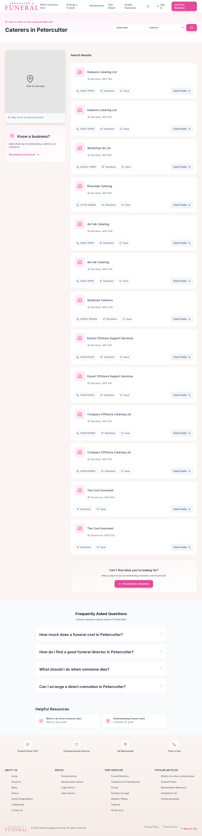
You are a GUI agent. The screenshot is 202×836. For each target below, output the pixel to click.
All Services (117, 810)
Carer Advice (68, 793)
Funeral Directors (120, 776)
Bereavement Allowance (173, 787)
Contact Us (17, 810)
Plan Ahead (111, 6)
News (14, 787)
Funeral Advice (69, 776)
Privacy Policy (151, 826)
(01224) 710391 (88, 167)
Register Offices (119, 798)
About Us (16, 781)
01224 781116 (87, 243)
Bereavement (97, 5)
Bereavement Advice (72, 781)
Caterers (115, 804)
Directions (109, 90)
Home (14, 776)
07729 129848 (88, 205)
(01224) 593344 (88, 319)
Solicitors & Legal (120, 793)
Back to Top (190, 828)
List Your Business (180, 6)
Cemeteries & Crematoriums (125, 781)
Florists (114, 787)
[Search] (148, 6)
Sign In (162, 6)
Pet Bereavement (170, 798)
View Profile (180, 90)
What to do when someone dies (177, 776)
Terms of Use (170, 826)
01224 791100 (87, 90)
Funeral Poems (168, 781)
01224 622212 (87, 357)
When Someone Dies (49, 6)
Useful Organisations (22, 798)
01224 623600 (87, 433)
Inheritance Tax (169, 793)
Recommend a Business (136, 583)
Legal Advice (68, 787)
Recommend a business (22, 154)
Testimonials (17, 804)
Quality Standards (130, 6)
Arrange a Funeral (72, 6)
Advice (15, 793)
